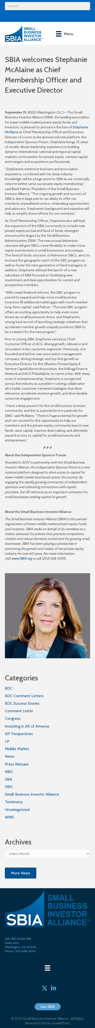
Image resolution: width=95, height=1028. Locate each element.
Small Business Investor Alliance (32, 794)
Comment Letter (19, 711)
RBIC (9, 771)
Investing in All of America (27, 726)
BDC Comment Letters (24, 696)
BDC (9, 688)
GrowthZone (61, 1023)
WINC (10, 817)
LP (7, 741)
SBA (8, 779)
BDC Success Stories (22, 703)
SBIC (9, 786)
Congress (12, 718)
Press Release (17, 764)
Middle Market (17, 749)
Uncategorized (17, 809)
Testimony (14, 802)
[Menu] (47, 968)
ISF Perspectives (19, 733)
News (9, 756)
